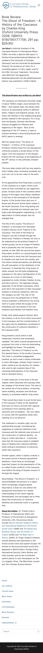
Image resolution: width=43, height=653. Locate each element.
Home (4, 580)
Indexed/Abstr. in (9, 623)
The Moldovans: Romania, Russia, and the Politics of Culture (19, 532)
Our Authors (7, 586)
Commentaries (8, 607)
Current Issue (7, 591)
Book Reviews (8, 612)
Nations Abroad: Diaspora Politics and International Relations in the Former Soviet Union (20, 526)
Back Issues (7, 596)
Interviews (6, 601)
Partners (5, 617)
